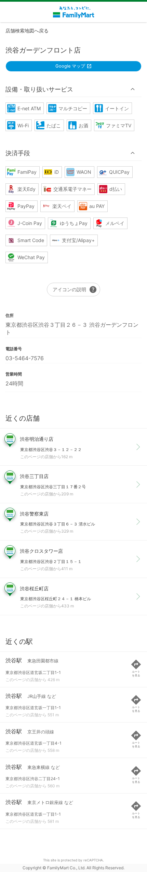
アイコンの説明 (75, 289)
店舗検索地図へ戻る (27, 30)
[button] (73, 89)
